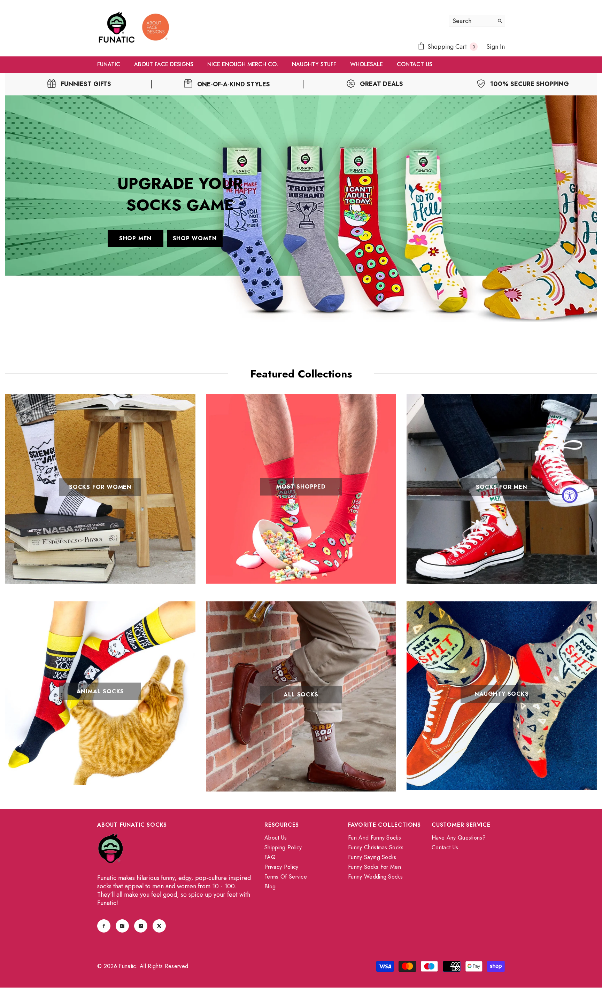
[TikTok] (140, 926)
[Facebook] (103, 926)
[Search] (477, 20)
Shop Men (135, 238)
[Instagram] (122, 926)
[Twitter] (159, 926)
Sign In (495, 46)
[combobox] (471, 20)
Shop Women (195, 238)
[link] (79, 84)
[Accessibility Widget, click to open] (570, 495)
